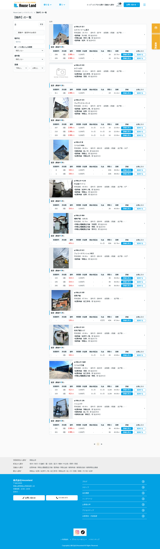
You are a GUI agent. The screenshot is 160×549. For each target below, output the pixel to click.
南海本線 (78, 151)
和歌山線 (78, 38)
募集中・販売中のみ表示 (27, 32)
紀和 (85, 111)
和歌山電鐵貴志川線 (82, 224)
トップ (89, 5)
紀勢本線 (78, 74)
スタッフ (85, 487)
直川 (83, 26)
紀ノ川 (86, 151)
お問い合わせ (131, 5)
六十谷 (84, 35)
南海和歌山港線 (92, 467)
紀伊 (83, 40)
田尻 (83, 65)
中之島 (84, 181)
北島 (83, 400)
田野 (83, 292)
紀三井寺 (87, 74)
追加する (140, 54)
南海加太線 (79, 414)
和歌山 (84, 114)
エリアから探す (98, 5)
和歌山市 (78, 26)
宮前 (85, 76)
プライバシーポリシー (79, 539)
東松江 (87, 414)
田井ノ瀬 (87, 38)
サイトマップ (94, 539)
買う (61, 5)
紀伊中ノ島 (86, 109)
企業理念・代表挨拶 (89, 516)
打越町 (84, 362)
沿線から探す (109, 5)
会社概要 (85, 493)
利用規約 (65, 539)
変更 (41, 24)
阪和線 (77, 35)
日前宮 (94, 224)
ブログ (84, 481)
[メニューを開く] (144, 4)
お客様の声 (86, 504)
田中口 (94, 229)
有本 (83, 100)
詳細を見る (127, 54)
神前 (93, 227)
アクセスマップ (88, 510)
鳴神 (83, 215)
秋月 (83, 250)
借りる (46, 5)
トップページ (87, 499)
